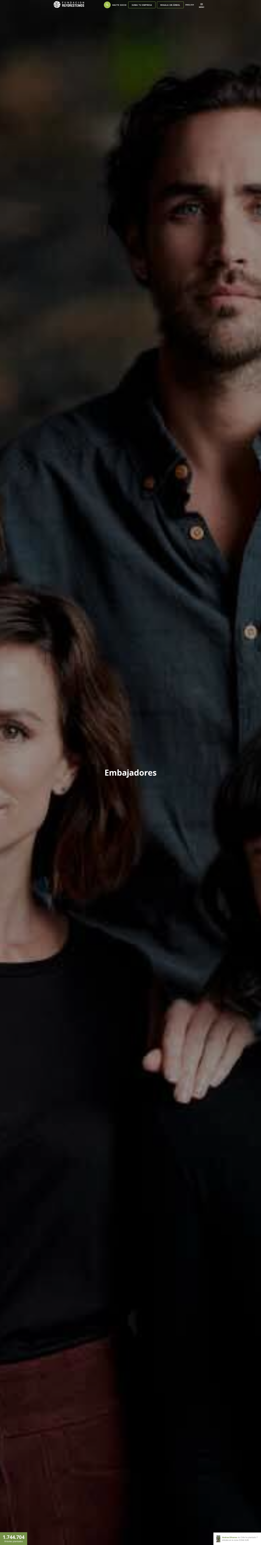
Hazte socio (119, 5)
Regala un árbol (170, 5)
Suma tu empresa (142, 5)
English (189, 5)
